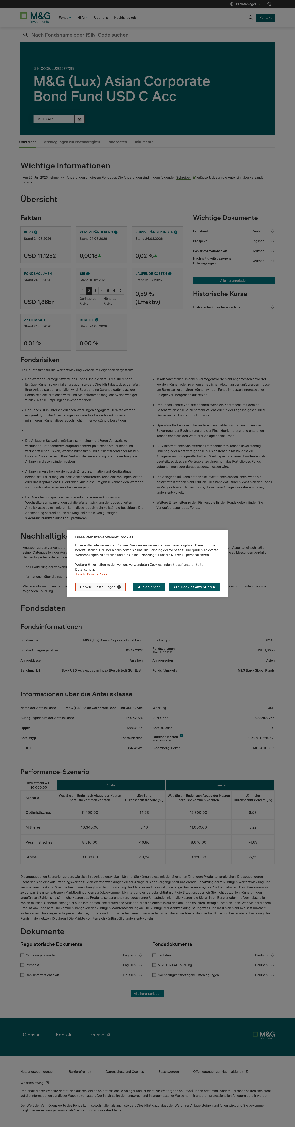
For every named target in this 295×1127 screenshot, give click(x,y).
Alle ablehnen (149, 587)
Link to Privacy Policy (92, 574)
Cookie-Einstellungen (97, 587)
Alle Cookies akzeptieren (194, 587)
